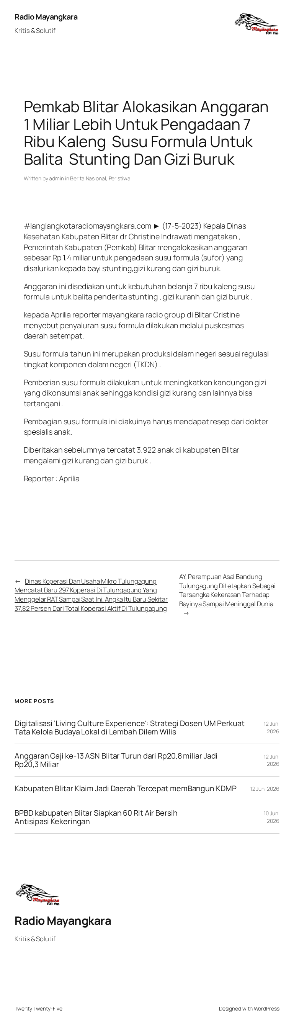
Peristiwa (120, 178)
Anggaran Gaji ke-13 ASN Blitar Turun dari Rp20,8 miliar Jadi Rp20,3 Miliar (116, 760)
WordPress (266, 1008)
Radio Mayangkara (46, 16)
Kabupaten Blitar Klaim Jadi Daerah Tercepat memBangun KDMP (125, 788)
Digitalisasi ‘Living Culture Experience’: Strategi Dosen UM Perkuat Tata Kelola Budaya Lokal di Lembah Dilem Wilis (129, 727)
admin (56, 178)
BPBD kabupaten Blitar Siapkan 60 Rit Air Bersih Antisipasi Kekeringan (96, 817)
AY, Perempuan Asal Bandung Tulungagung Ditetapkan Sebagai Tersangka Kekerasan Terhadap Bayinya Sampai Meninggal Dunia (227, 590)
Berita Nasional (88, 178)
